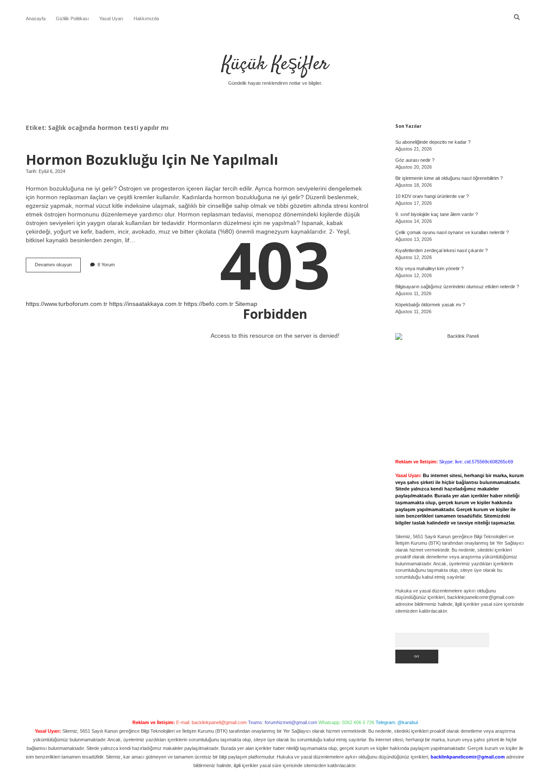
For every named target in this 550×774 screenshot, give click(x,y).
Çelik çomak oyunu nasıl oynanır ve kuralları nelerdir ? (452, 232)
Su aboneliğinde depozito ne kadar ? (433, 142)
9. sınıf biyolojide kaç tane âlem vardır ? (436, 214)
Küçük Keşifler (275, 64)
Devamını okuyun (58, 267)
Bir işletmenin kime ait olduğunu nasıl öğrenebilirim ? (449, 178)
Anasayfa (36, 18)
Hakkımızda (146, 18)
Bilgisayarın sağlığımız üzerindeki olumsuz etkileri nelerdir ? (457, 286)
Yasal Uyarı (111, 18)
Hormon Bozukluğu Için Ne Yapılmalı (152, 159)
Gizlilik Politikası (72, 18)
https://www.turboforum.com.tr (66, 303)
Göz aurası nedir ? (414, 160)
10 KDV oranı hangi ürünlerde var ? (432, 196)
